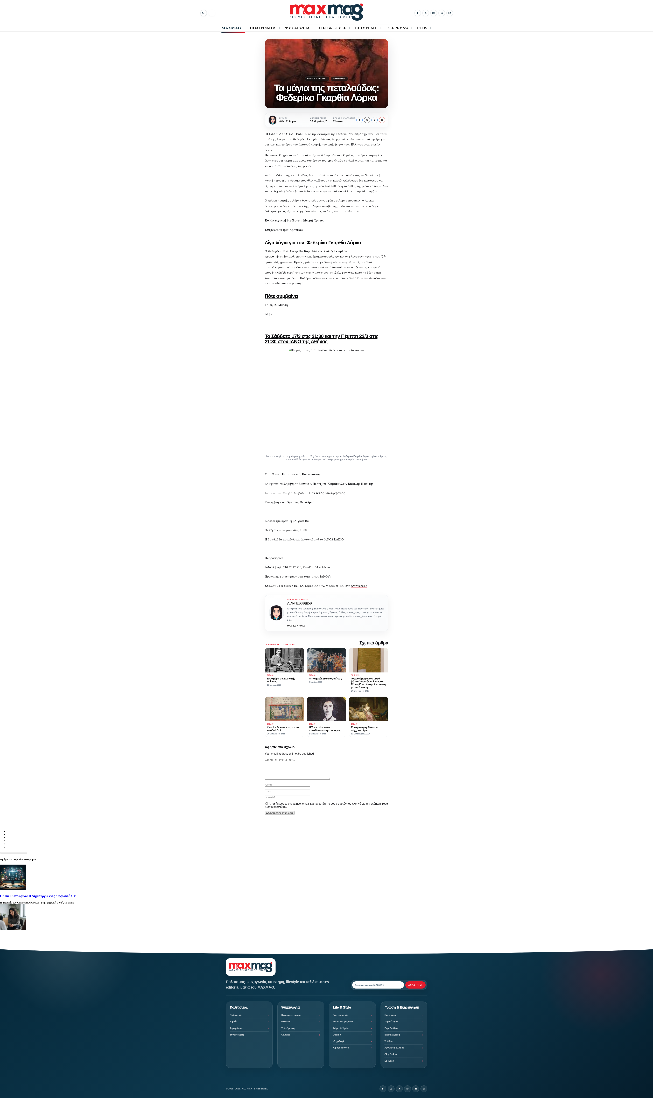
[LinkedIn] (441, 13)
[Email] (449, 13)
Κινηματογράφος (291, 1015)
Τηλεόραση (288, 1028)
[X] (425, 13)
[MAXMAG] (326, 12)
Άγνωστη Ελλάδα (394, 1047)
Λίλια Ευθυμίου (299, 603)
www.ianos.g (359, 585)
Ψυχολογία (339, 1041)
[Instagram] (433, 13)
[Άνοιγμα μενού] (212, 13)
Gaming (285, 1034)
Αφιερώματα (237, 1028)
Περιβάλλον (391, 1028)
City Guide (390, 1054)
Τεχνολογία (391, 1021)
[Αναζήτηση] (203, 13)
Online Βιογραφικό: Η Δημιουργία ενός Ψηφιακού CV (38, 896)
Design (337, 1034)
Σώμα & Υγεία (341, 1028)
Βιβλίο (233, 1021)
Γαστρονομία (340, 1015)
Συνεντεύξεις (237, 1034)
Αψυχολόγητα (341, 1047)
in (374, 120)
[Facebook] (417, 13)
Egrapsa (389, 1060)
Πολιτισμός (339, 79)
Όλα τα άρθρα (296, 626)
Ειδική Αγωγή (392, 1034)
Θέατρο (285, 1021)
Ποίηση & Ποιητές (317, 79)
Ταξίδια (388, 1041)
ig (407, 1089)
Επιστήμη (390, 1015)
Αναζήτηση (415, 985)
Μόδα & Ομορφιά (343, 1021)
